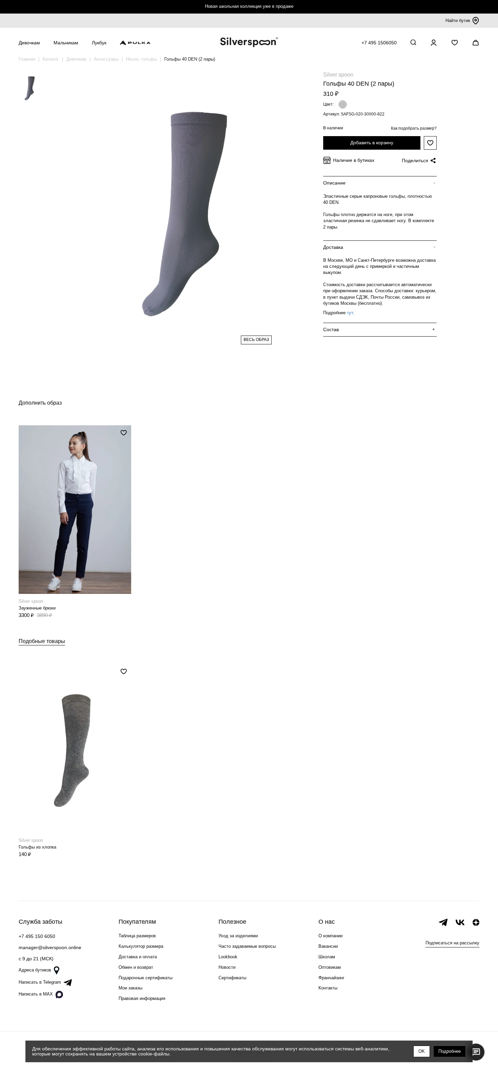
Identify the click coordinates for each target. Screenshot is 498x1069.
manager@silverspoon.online (50, 947)
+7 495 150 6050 (37, 936)
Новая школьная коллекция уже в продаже (249, 6)
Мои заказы (130, 987)
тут (350, 312)
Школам (326, 956)
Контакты (327, 987)
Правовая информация (142, 998)
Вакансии (328, 946)
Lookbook (228, 956)
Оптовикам (329, 967)
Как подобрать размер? (414, 128)
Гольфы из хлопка (37, 847)
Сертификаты (232, 977)
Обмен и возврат (136, 967)
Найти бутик (457, 20)
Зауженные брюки (37, 608)
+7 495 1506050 (379, 42)
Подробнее (449, 1051)
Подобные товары (42, 641)
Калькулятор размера (141, 946)
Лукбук (99, 42)
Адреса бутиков (35, 969)
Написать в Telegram (40, 982)
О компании (330, 935)
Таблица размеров (137, 935)
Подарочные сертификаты (145, 977)
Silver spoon (338, 75)
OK (421, 1051)
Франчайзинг (331, 977)
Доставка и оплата (138, 956)
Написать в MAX (36, 994)
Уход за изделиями (238, 935)
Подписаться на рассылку (452, 942)
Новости (227, 967)
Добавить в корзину (371, 142)
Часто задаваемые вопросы (247, 946)
